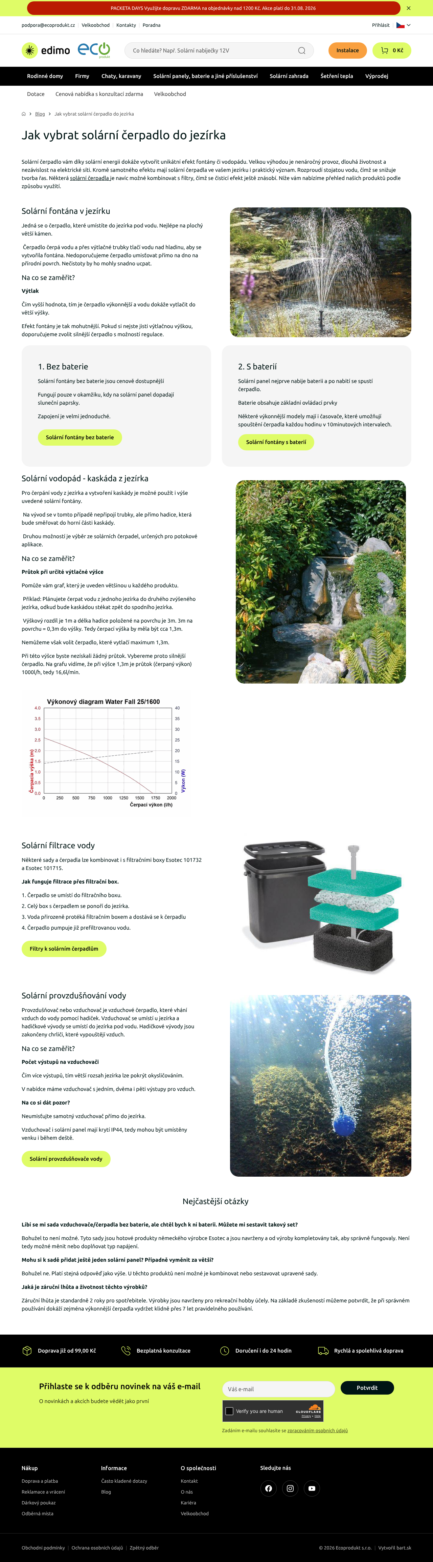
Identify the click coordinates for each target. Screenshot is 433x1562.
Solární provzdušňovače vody (66, 1159)
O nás (187, 1492)
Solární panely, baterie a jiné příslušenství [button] (206, 76)
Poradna (152, 25)
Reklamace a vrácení (43, 1492)
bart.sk (403, 1547)
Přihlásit (381, 25)
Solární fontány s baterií (276, 442)
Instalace (348, 50)
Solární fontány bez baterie (80, 437)
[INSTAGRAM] (290, 1488)
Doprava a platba (40, 1481)
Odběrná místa (37, 1513)
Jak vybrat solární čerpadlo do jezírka (94, 114)
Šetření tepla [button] (337, 76)
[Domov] (66, 50)
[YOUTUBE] (312, 1488)
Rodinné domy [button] (45, 76)
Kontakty (126, 25)
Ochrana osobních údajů (97, 1547)
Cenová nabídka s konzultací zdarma (99, 94)
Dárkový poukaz (39, 1502)
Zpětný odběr (144, 1547)
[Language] (403, 25)
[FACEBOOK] (268, 1488)
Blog (40, 114)
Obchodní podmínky (43, 1547)
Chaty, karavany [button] (121, 76)
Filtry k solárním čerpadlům (64, 949)
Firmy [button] (82, 76)
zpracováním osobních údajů (318, 1430)
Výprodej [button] (376, 76)
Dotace (36, 94)
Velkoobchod (96, 25)
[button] (385, 50)
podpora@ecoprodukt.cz (48, 25)
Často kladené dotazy (124, 1481)
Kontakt (189, 1481)
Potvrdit (367, 1388)
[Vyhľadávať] (302, 50)
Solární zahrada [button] (289, 76)
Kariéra (188, 1502)
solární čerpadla (90, 178)
